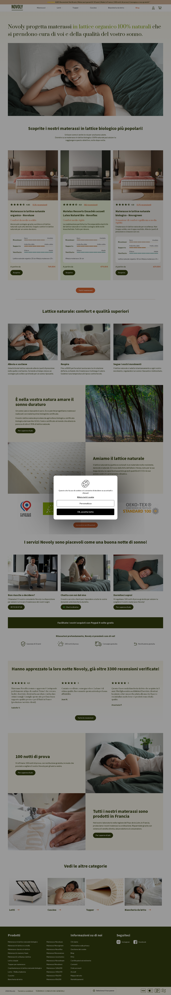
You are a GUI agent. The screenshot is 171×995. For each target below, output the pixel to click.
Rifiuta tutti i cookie (85, 497)
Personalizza (86, 503)
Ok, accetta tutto (85, 512)
